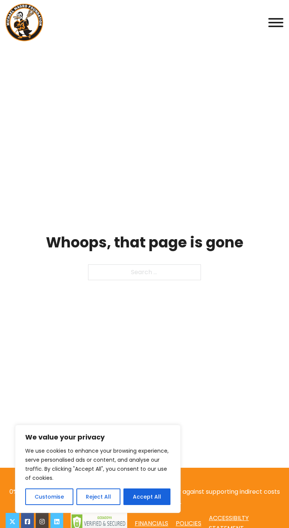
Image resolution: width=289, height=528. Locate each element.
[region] (98, 469)
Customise (49, 497)
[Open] (275, 22)
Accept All (147, 497)
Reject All (98, 497)
